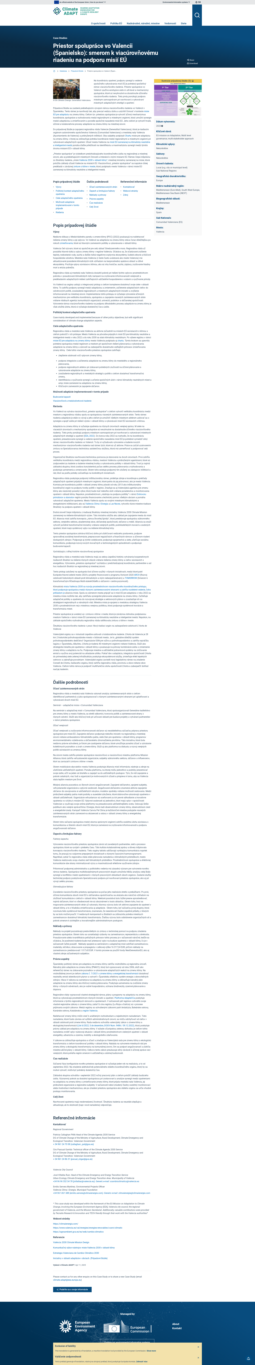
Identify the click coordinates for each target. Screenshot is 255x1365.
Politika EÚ (116, 23)
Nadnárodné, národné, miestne (143, 23)
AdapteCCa (124, 998)
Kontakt (177, 1328)
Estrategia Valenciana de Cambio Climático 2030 (76, 1253)
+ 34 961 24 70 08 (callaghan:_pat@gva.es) (73, 1144)
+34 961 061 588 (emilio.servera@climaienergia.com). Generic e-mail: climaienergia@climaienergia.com (101, 1193)
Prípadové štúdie (77, 71)
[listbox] (80, 2)
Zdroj (125, 195)
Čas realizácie (96, 203)
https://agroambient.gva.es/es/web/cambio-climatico (78, 1232)
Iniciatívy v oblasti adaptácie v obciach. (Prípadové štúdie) (80, 1258)
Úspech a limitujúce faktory (102, 191)
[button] (178, 81)
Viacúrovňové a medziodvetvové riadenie (72, 401)
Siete (183, 23)
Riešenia (60, 212)
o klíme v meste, (84, 166)
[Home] (54, 71)
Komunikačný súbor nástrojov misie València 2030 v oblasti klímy (84, 1247)
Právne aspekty (96, 199)
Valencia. (90, 1010)
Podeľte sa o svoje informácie (74, 1289)
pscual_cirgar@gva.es (81, 1159)
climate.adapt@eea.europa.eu (67, 1280)
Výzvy (58, 187)
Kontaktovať (129, 187)
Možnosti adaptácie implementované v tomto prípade (67, 205)
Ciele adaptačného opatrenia (69, 198)
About (175, 1324)
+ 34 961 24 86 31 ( (62, 1159)
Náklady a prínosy (97, 195)
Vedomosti (170, 23)
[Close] (198, 1347)
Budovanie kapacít (62, 397)
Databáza (63, 71)
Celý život (93, 207)
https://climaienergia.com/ (65, 1224)
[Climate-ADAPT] (121, 11)
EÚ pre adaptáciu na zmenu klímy (71, 340)
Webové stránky (130, 191)
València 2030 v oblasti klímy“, (93, 160)
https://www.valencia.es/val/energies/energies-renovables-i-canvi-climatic (87, 1228)
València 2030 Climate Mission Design (71, 1242)
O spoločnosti (98, 23)
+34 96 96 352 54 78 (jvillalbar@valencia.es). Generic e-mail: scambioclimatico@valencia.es (96, 1181)
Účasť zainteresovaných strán (103, 187)
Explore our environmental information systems (127, 1342)
